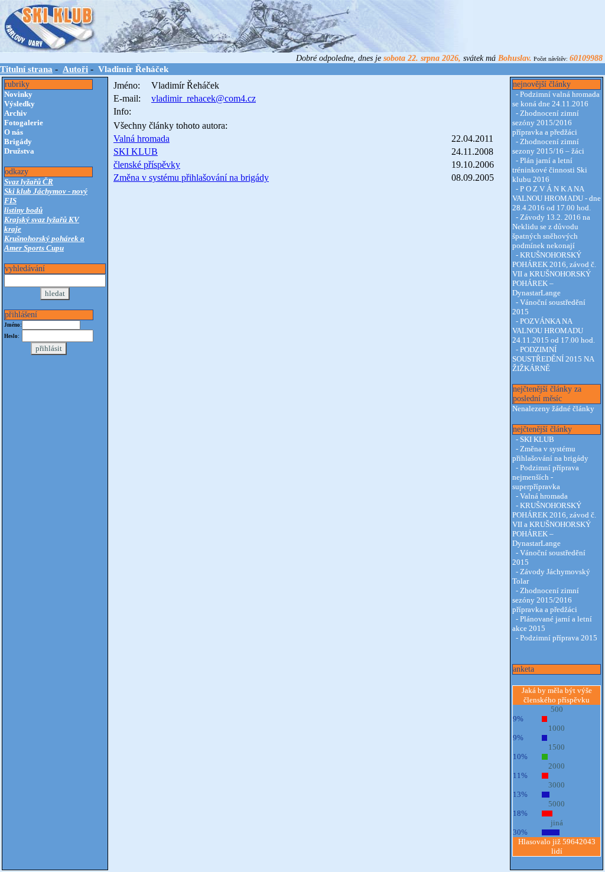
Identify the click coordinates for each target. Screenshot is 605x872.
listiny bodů (23, 210)
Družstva (19, 151)
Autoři (75, 69)
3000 (556, 784)
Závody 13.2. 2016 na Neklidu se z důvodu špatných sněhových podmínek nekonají (551, 231)
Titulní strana (26, 69)
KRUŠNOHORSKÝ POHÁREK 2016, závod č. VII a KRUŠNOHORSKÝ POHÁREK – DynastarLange (554, 273)
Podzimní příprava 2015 (558, 637)
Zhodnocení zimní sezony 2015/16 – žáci (548, 146)
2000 (556, 766)
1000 (556, 728)
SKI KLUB (135, 152)
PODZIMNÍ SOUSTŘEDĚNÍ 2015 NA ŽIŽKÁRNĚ (553, 359)
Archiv (15, 113)
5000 (556, 803)
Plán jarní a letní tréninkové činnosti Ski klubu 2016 (549, 170)
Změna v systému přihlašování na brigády (191, 178)
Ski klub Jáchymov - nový (45, 191)
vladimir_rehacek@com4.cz (203, 98)
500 (557, 709)
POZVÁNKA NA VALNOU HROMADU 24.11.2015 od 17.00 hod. (553, 330)
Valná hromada (141, 139)
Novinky (18, 94)
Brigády (18, 141)
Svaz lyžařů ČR (28, 181)
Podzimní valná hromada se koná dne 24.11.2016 (556, 99)
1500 (556, 747)
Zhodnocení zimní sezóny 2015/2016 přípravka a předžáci (545, 122)
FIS (10, 200)
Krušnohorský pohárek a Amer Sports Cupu (44, 243)
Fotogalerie (23, 122)
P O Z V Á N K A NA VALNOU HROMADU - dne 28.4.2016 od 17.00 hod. (556, 198)
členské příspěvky (146, 165)
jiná (557, 822)
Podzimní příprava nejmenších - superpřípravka (545, 477)
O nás (13, 132)
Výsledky (19, 103)
